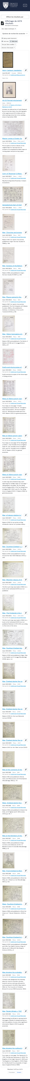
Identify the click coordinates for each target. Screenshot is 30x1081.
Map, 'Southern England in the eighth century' (12, 937)
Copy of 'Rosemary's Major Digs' (12, 174)
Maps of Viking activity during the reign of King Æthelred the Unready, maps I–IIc (12, 474)
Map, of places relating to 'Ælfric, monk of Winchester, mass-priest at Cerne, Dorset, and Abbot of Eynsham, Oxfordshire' (12, 515)
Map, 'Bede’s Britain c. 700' (12, 1011)
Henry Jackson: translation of (12, 70)
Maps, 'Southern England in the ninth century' (12, 904)
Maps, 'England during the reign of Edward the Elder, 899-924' (12, 803)
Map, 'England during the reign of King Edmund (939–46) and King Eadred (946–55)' (12, 709)
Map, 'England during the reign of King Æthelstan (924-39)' (12, 740)
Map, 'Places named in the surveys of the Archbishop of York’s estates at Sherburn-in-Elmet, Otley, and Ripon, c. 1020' (12, 297)
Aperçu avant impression (10, 38)
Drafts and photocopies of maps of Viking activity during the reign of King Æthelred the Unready (12, 367)
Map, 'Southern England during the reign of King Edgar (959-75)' (12, 648)
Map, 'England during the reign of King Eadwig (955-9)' (12, 681)
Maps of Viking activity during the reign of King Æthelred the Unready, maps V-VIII (12, 399)
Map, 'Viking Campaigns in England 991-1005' (12, 334)
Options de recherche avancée (13, 34)
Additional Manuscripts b (17, 75)
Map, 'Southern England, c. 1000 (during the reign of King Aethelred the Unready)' (12, 547)
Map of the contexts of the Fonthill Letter (12, 770)
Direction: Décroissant (8, 47)
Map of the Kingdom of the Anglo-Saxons (12, 836)
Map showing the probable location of (12, 972)
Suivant (19, 1072)
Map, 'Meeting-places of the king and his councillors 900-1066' (12, 580)
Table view (14, 41)
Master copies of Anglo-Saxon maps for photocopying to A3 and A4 (12, 138)
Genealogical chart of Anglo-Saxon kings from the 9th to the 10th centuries (12, 205)
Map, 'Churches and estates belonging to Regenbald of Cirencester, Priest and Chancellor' (12, 232)
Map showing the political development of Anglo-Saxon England (12, 1048)
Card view (6, 41)
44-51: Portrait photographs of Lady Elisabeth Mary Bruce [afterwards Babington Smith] (12, 100)
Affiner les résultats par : (15, 17)
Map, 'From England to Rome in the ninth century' (12, 871)
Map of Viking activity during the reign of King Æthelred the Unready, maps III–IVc (12, 436)
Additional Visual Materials (18, 143)
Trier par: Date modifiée (8, 44)
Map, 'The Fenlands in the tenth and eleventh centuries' (12, 613)
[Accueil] (11, 5)
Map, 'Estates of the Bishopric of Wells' (12, 266)
